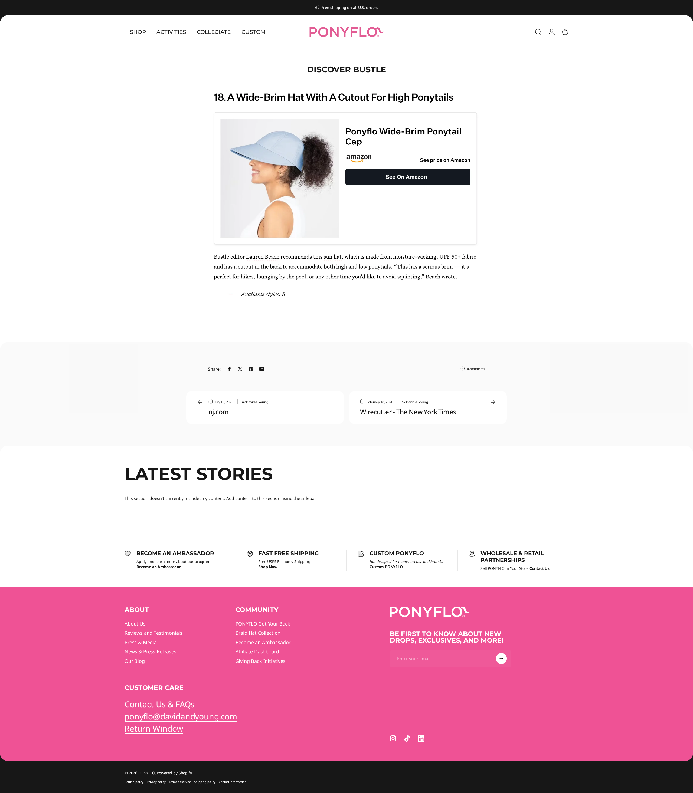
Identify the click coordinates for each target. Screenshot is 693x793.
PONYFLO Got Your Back (263, 624)
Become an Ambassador (263, 642)
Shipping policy (204, 782)
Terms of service (180, 782)
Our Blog (135, 661)
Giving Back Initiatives (261, 661)
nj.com (218, 411)
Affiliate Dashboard (257, 652)
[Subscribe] (501, 658)
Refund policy (134, 782)
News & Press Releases (150, 652)
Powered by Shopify (174, 772)
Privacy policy (156, 782)
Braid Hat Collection (258, 633)
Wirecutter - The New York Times (408, 411)
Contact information (233, 782)
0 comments (476, 368)
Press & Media (141, 642)
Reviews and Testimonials (153, 633)
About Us (135, 624)
